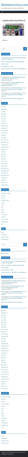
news (2, 205)
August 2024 (4, 109)
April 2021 (3, 121)
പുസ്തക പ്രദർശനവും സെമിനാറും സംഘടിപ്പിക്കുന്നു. (13, 68)
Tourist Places (4, 219)
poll (2, 207)
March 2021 (4, 123)
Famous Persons (5, 200)
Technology (4, 214)
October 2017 (4, 144)
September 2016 (5, 175)
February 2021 (4, 125)
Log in (2, 232)
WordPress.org (4, 239)
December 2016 (5, 168)
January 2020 (4, 133)
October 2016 (4, 173)
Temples (3, 217)
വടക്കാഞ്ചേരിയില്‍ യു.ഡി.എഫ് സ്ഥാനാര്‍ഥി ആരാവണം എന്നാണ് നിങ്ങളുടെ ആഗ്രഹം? (13, 89)
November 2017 (5, 142)
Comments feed (5, 237)
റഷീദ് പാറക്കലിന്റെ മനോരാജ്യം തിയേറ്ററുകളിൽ (12, 61)
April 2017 (3, 159)
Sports (2, 212)
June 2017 (3, 154)
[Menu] (2, 12)
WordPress (10, 454)
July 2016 (3, 180)
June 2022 (3, 114)
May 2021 (3, 118)
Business (3, 195)
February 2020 (4, 130)
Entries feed (4, 234)
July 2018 (3, 135)
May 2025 (3, 107)
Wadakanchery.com (14, 452)
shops (2, 209)
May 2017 (3, 156)
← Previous (4, 40)
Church (3, 198)
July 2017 (3, 151)
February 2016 (4, 185)
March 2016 (4, 182)
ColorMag (3, 454)
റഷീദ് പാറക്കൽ (4, 64)
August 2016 (4, 177)
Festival (3, 202)
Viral (2, 224)
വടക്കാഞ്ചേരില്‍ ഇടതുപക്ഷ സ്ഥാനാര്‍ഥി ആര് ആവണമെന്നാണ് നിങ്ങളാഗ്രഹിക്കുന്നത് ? (13, 78)
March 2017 (4, 161)
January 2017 (4, 166)
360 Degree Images (5, 193)
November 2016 (5, 170)
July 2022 (3, 111)
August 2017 (4, 149)
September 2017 (5, 147)
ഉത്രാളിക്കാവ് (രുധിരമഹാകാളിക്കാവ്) (14, 98)
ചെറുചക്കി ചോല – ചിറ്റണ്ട (7, 66)
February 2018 (4, 140)
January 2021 (4, 128)
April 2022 (3, 116)
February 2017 (4, 163)
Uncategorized (4, 221)
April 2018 (3, 137)
